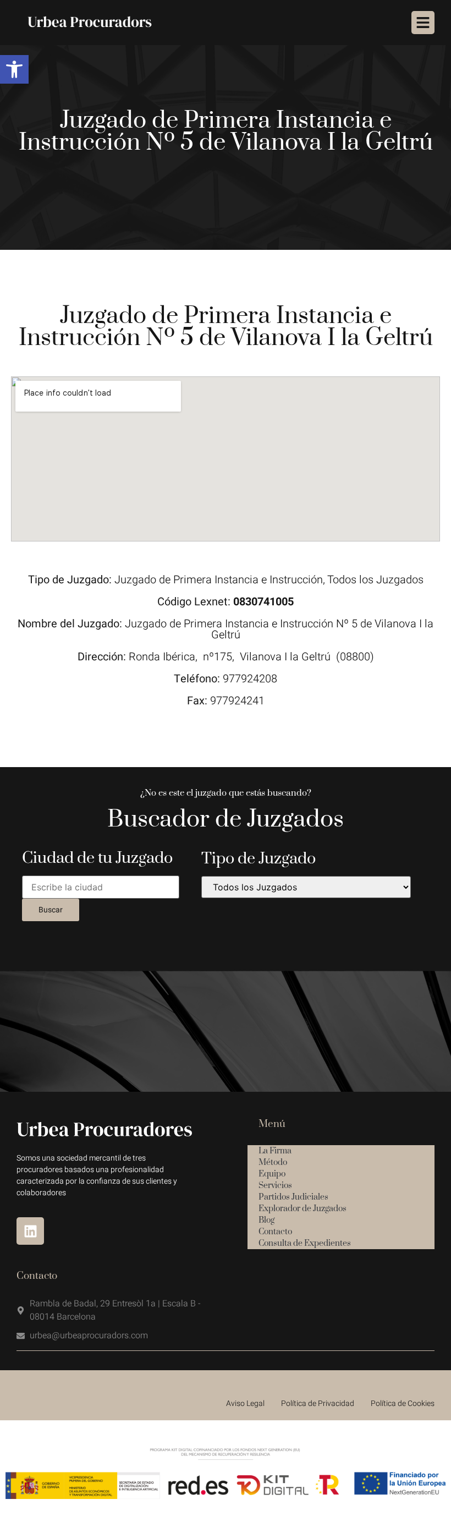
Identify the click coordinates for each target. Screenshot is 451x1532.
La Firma (275, 1151)
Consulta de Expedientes (304, 1243)
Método (272, 1162)
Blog (266, 1220)
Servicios (275, 1185)
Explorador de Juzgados (302, 1208)
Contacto (275, 1232)
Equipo (271, 1174)
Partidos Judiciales (293, 1197)
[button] (14, 69)
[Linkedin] (30, 1231)
